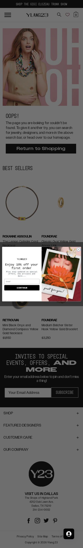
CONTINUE (21, 287)
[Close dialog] (78, 249)
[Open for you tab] (69, 534)
